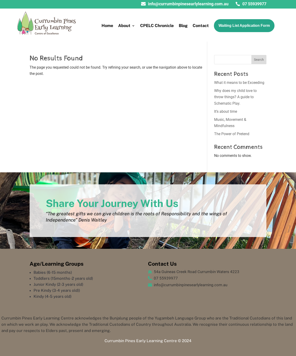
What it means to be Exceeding (239, 82)
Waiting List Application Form (244, 25)
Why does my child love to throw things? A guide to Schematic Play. (235, 96)
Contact (201, 25)
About (124, 25)
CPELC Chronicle (157, 25)
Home (107, 25)
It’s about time (225, 111)
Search (259, 59)
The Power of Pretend (231, 134)
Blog (183, 25)
